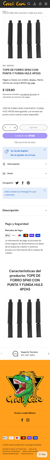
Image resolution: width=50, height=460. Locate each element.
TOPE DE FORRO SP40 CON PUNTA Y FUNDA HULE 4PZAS (22, 13)
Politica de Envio (27, 454)
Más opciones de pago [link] (25, 142)
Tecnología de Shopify (33, 445)
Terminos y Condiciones (11, 451)
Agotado (33, 127)
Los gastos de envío (28, 94)
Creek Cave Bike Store (16, 445)
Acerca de (33, 449)
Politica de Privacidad (30, 451)
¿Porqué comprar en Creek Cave (14, 449)
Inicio (4, 11)
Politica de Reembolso (11, 454)
